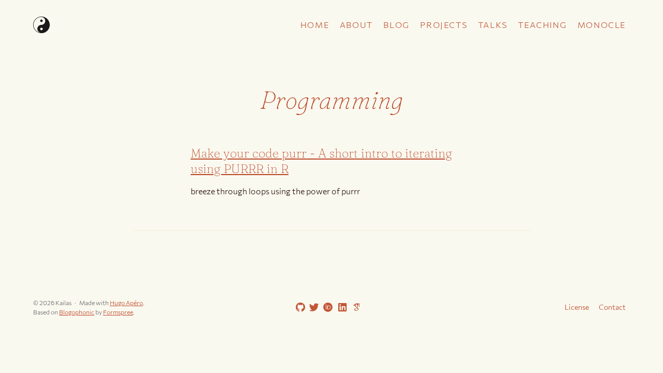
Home (314, 25)
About (356, 25)
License (577, 307)
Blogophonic (76, 311)
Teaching (542, 25)
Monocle (602, 25)
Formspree (118, 311)
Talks (493, 25)
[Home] (131, 25)
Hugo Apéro (126, 302)
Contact (612, 307)
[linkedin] (340, 308)
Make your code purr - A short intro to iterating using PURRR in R (321, 161)
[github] (298, 308)
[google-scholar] (354, 307)
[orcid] (326, 308)
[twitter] (312, 308)
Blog (396, 25)
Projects (443, 25)
